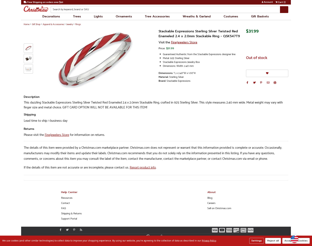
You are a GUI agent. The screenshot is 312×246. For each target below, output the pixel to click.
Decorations (51, 16)
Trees (77, 16)
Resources (66, 198)
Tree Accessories (157, 16)
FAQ (63, 208)
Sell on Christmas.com (219, 208)
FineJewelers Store (184, 42)
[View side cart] (285, 2)
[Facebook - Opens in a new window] (59, 229)
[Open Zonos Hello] (294, 239)
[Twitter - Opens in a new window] (66, 229)
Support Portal (69, 219)
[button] (247, 82)
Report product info (143, 167)
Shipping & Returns (71, 213)
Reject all (273, 240)
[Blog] (80, 229)
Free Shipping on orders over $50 (45, 2)
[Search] (284, 9)
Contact (65, 203)
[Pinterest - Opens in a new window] (73, 229)
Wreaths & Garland (197, 16)
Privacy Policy (209, 240)
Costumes (231, 16)
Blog (209, 198)
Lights (98, 16)
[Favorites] (267, 73)
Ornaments (124, 16)
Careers (211, 203)
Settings (256, 240)
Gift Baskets (260, 16)
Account (268, 2)
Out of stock (256, 58)
